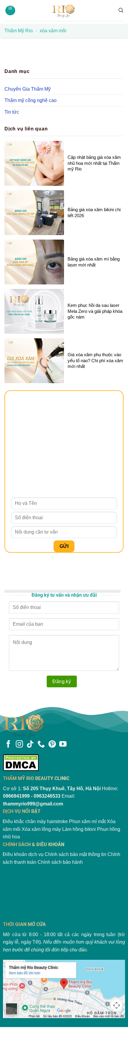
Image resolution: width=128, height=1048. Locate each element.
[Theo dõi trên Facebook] (8, 745)
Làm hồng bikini (79, 829)
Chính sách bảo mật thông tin (75, 854)
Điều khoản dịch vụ (23, 854)
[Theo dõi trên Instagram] (19, 745)
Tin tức (11, 112)
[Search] (120, 10)
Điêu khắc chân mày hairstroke (35, 821)
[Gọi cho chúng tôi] (41, 745)
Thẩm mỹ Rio (18, 30)
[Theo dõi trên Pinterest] (52, 745)
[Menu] (10, 10)
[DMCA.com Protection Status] (64, 762)
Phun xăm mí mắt (87, 821)
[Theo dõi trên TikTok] (30, 745)
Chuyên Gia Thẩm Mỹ (27, 89)
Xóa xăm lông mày (41, 829)
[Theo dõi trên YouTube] (62, 745)
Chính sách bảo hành (60, 862)
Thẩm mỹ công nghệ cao (30, 100)
